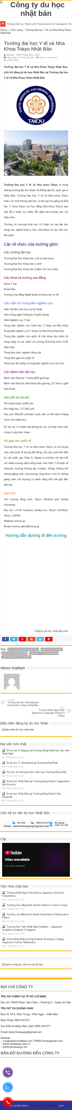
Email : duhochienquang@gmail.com (26, 826)
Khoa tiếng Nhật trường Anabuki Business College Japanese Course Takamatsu (33, 941)
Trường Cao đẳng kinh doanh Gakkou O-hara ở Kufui (37, 905)
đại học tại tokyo (52, 649)
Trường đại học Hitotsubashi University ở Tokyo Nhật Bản (23, 703)
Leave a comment (48, 57)
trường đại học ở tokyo (16, 657)
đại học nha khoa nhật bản (23, 649)
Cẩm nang (16, 29)
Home (3, 29)
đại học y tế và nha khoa (44, 653)
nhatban (10, 55)
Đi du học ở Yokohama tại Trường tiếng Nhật (32, 762)
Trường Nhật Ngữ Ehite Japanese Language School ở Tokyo (48, 712)
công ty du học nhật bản (44, 1105)
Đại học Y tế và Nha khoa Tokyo (36, 184)
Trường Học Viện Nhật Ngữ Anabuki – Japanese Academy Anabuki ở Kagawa (32, 928)
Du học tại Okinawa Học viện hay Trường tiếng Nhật (36, 772)
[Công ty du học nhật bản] (36, 8)
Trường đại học (26, 57)
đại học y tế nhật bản (14, 653)
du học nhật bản (53, 630)
